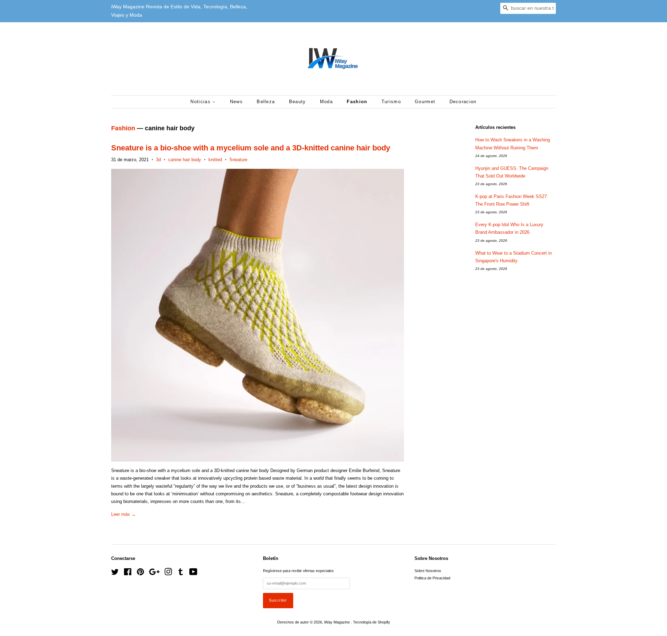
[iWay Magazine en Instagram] (168, 573)
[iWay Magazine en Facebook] (128, 573)
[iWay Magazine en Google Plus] (154, 573)
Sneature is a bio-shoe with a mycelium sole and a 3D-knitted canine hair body (250, 147)
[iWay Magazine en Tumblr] (180, 573)
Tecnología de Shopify (371, 622)
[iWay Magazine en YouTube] (193, 573)
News (236, 101)
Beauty (297, 101)
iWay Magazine (337, 622)
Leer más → (123, 514)
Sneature (238, 159)
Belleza (266, 101)
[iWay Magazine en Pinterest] (140, 573)
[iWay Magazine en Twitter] (115, 573)
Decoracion (463, 101)
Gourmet (425, 101)
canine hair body (184, 159)
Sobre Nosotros (427, 571)
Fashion (357, 101)
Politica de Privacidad (432, 578)
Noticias (201, 101)
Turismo (391, 101)
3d (158, 159)
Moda (326, 101)
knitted (215, 159)
